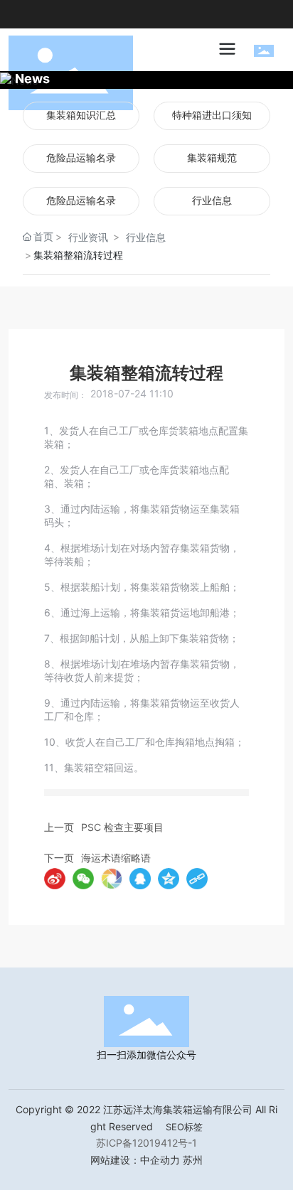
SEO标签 (184, 1126)
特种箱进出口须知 (212, 115)
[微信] (83, 878)
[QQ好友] (140, 878)
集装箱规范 (212, 158)
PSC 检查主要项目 (122, 827)
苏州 (193, 1160)
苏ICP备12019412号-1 (146, 1143)
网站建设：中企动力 (135, 1160)
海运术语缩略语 (116, 858)
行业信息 (212, 200)
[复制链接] (197, 878)
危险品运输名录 (81, 158)
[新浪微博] (54, 878)
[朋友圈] (111, 878)
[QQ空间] (168, 878)
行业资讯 (88, 237)
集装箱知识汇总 (81, 115)
